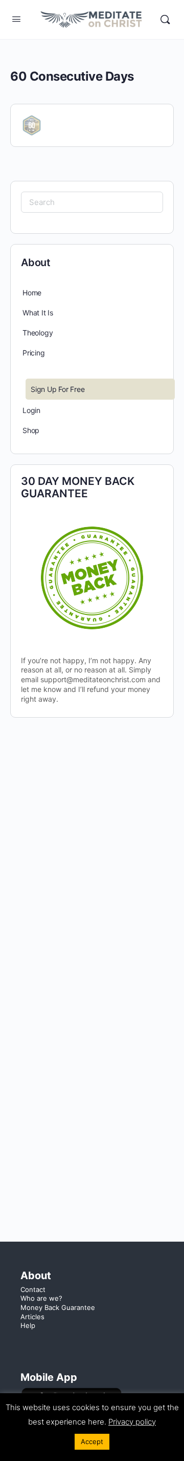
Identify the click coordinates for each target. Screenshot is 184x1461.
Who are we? (41, 1298)
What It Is (37, 312)
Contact (32, 1289)
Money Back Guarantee (57, 1307)
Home (31, 292)
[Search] (165, 19)
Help (27, 1325)
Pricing (33, 352)
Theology (37, 332)
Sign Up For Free (58, 389)
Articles (32, 1317)
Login (31, 410)
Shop (30, 430)
